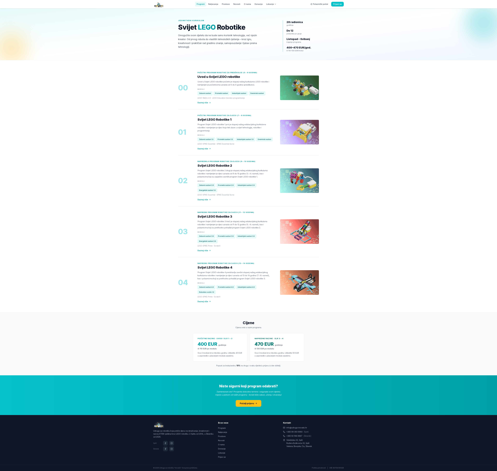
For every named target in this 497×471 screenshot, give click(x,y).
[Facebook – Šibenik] (165, 449)
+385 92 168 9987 (298, 436)
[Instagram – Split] (171, 443)
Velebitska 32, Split (294, 440)
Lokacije (270, 4)
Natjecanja (213, 4)
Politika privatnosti (319, 468)
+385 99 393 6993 (297, 432)
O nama (247, 4)
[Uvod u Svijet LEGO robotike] (299, 88)
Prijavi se (337, 4)
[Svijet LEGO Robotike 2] (299, 180)
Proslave (226, 4)
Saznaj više (203, 102)
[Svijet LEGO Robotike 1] (299, 132)
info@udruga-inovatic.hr (296, 428)
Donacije (259, 4)
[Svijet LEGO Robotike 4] (299, 282)
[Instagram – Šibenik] (171, 449)
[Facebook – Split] (165, 443)
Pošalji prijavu (247, 403)
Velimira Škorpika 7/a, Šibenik (299, 446)
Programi (201, 4)
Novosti (236, 4)
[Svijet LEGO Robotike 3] (299, 231)
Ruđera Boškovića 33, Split (297, 443)
